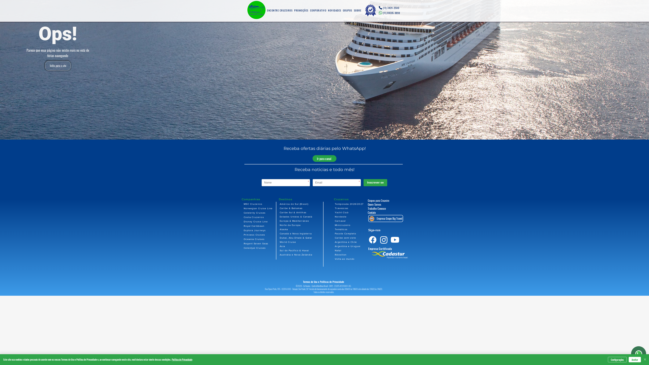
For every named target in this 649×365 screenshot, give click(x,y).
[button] (279, 10)
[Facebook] (373, 240)
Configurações (617, 359)
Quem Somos (374, 204)
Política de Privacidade (182, 359)
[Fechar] (645, 359)
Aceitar (635, 359)
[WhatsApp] (638, 353)
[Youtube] (395, 240)
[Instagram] (384, 240)
